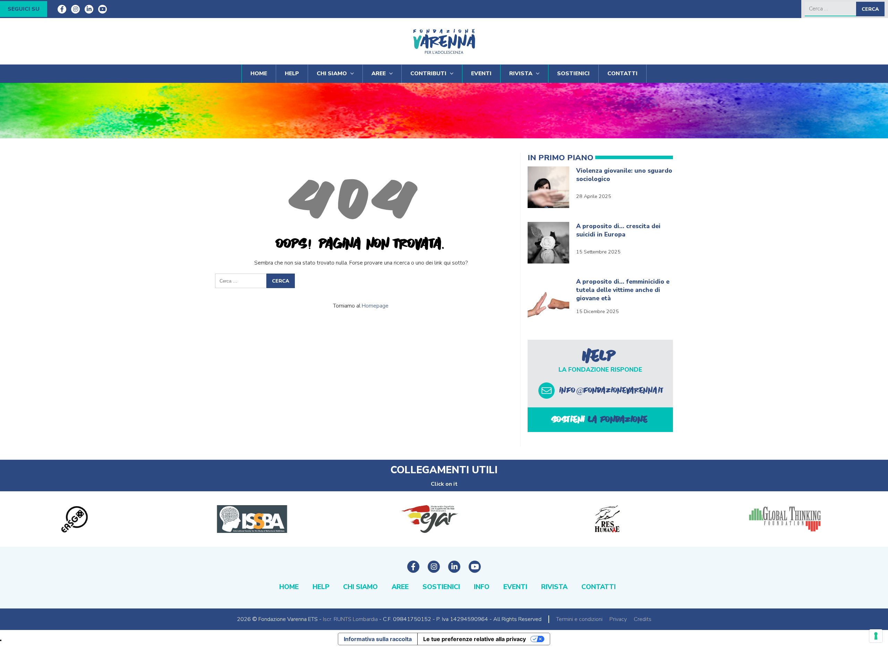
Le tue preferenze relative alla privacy (474, 639)
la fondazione (600, 419)
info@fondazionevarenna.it (612, 390)
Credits (642, 619)
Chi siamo (332, 73)
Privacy (618, 619)
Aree (379, 73)
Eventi (481, 73)
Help (292, 73)
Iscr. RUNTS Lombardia (350, 619)
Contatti (622, 73)
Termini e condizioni (579, 619)
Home (258, 73)
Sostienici (573, 73)
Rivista (520, 73)
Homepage (375, 306)
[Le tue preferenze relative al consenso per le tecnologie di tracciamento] (875, 635)
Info (481, 586)
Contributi (428, 73)
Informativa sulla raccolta (378, 639)
